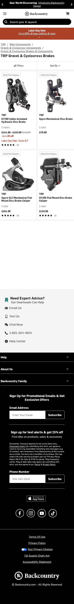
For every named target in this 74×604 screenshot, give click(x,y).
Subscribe (55, 415)
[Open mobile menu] (5, 14)
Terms (37, 464)
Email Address (19, 407)
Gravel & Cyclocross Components (21, 47)
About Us (7, 369)
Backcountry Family (14, 381)
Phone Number (19, 471)
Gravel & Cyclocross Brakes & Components (27, 51)
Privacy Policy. (49, 464)
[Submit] (5, 21)
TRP (3, 44)
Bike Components (20, 44)
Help (4, 357)
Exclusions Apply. (17, 446)
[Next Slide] (71, 4)
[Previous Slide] (2, 4)
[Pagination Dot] (35, 37)
